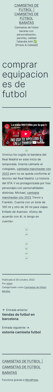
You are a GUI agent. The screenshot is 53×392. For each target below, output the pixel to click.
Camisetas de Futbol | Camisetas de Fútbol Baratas (26, 14)
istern (9, 283)
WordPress (31, 379)
